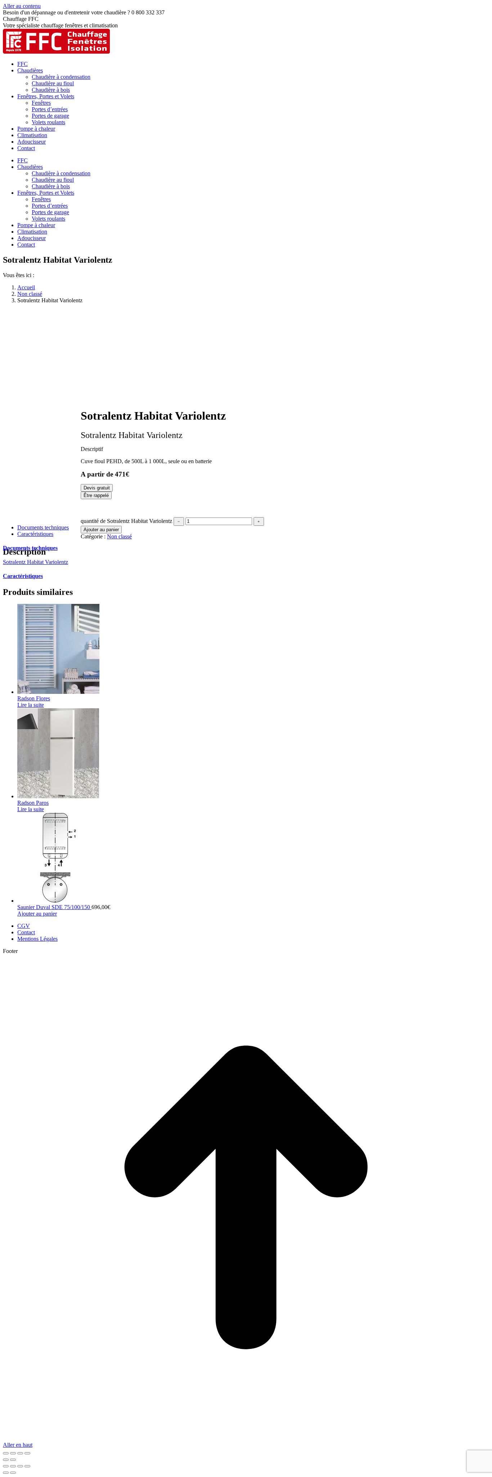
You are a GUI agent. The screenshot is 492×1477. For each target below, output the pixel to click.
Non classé (119, 536)
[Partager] (13, 1466)
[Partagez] (20, 1453)
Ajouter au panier (101, 529)
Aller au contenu (22, 6)
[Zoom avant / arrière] (27, 1466)
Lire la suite (30, 705)
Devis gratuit (97, 488)
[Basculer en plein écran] (13, 1453)
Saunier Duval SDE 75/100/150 (54, 907)
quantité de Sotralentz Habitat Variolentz (126, 521)
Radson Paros (33, 803)
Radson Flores (33, 698)
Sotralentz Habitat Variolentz (35, 562)
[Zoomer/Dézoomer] (6, 1453)
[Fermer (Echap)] (27, 1453)
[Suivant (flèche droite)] (13, 1460)
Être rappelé (96, 495)
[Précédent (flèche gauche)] (6, 1460)
